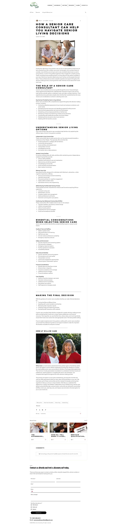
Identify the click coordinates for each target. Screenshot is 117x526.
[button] (85, 12)
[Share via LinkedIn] (42, 409)
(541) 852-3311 (36, 518)
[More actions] (80, 20)
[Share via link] (45, 409)
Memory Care (39, 402)
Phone (32, 489)
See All (85, 420)
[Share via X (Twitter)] (39, 409)
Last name (58, 478)
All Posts (31, 12)
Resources (38, 12)
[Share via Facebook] (36, 409)
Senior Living (57, 402)
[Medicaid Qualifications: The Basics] (78, 428)
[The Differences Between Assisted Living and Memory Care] (39, 428)
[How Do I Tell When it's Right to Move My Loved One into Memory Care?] (58, 428)
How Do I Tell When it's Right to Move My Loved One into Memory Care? (58, 435)
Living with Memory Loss (47, 12)
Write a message (34, 494)
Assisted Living (65, 402)
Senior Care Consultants (48, 402)
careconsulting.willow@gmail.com (43, 520)
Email (32, 483)
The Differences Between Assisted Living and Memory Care (38, 435)
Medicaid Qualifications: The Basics (78, 435)
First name (33, 478)
